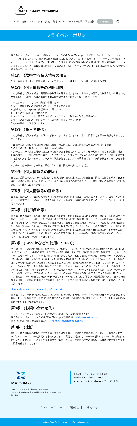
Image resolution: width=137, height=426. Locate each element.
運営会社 (74, 407)
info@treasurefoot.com (86, 317)
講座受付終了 (105, 22)
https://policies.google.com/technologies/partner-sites (37, 289)
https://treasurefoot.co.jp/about (67, 321)
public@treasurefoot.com (92, 381)
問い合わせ (92, 407)
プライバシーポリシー (50, 407)
